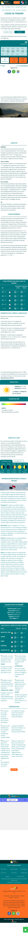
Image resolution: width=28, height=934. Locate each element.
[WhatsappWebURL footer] (14, 913)
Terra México (23, 869)
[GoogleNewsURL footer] (18, 913)
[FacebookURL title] (9, 71)
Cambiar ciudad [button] (8, 32)
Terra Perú (3, 873)
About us (16, 897)
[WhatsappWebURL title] (14, 71)
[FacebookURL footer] (9, 913)
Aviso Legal (6, 896)
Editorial (18, 882)
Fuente (22, 66)
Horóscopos (24, 873)
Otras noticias (20, 876)
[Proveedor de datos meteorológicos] (14, 921)
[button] (26, 2)
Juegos (7, 876)
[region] (14, 85)
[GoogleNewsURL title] (18, 71)
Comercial (10, 882)
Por (2, 66)
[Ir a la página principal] (5, 2)
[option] (5, 60)
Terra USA (14, 873)
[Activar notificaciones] (19, 930)
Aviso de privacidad (15, 896)
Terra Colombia (14, 869)
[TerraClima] (22, 2)
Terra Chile (3, 869)
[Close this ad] (26, 926)
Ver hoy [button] (19, 32)
